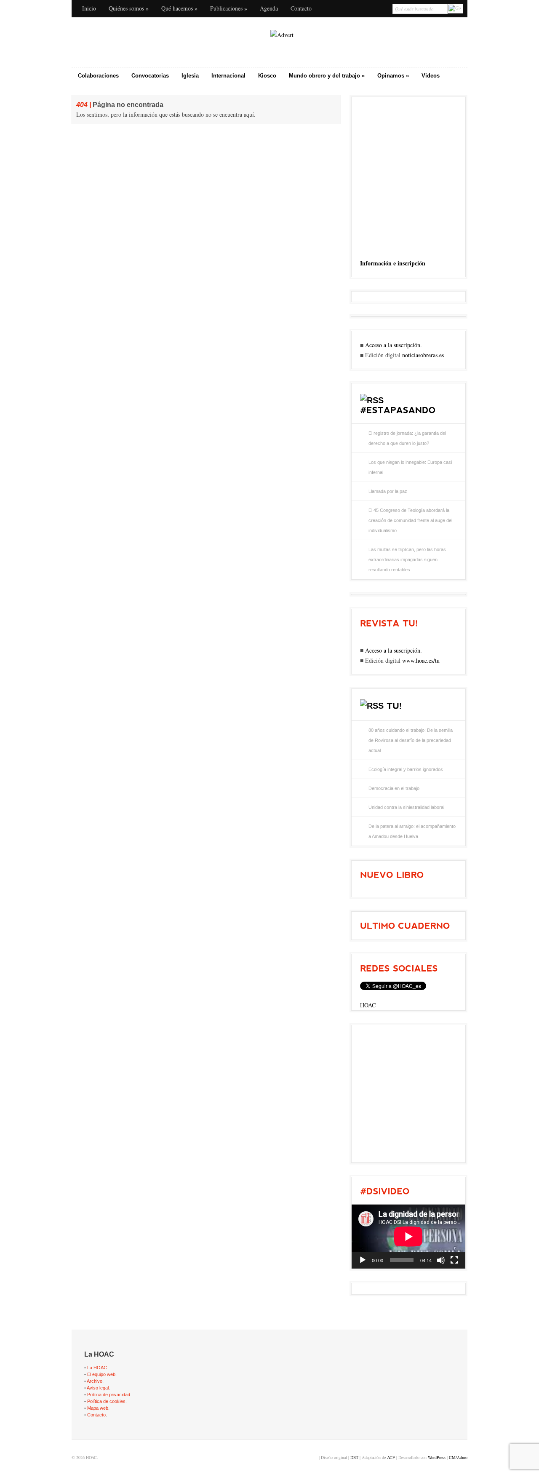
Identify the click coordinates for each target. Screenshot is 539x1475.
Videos (431, 75)
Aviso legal (98, 1387)
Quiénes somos (129, 8)
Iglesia (190, 75)
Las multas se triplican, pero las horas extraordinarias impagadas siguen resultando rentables (407, 559)
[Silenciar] (441, 1260)
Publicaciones (228, 8)
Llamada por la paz (387, 491)
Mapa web (97, 1408)
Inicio (89, 8)
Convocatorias (150, 75)
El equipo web (101, 1374)
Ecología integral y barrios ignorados (405, 769)
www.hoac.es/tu (421, 660)
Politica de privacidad (108, 1394)
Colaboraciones (98, 75)
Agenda (269, 8)
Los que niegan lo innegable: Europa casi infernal (410, 467)
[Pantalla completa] (454, 1260)
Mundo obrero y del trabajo (327, 75)
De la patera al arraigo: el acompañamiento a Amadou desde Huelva (412, 831)
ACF (391, 1457)
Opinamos (393, 75)
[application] (408, 1237)
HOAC (368, 1005)
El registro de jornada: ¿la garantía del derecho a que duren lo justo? (407, 438)
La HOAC (97, 1367)
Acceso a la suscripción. (393, 345)
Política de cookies (106, 1401)
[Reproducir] (362, 1260)
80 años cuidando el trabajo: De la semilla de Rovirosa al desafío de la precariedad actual (410, 740)
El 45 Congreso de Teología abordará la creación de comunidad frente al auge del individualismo (410, 520)
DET (354, 1457)
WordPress (437, 1457)
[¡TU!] (394, 705)
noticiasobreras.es (423, 355)
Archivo (94, 1381)
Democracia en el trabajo (393, 788)
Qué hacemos (179, 8)
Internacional (228, 75)
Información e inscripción (392, 263)
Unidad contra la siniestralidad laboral (406, 807)
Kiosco (267, 75)
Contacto (301, 8)
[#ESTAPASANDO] (397, 410)
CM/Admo (458, 1457)
